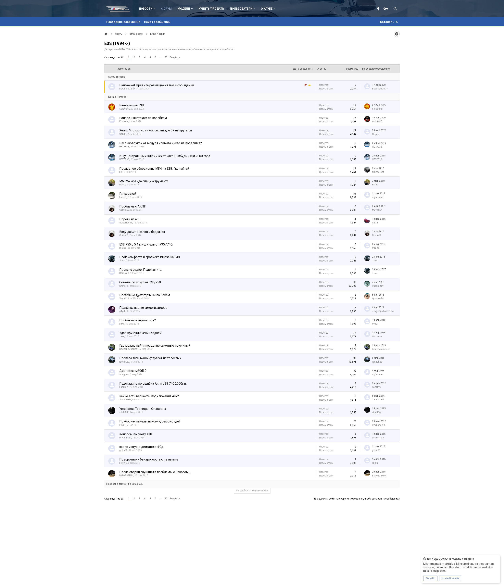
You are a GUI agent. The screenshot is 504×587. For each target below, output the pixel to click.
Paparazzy (378, 286)
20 (166, 57)
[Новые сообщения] (379, 8)
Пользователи (241, 8)
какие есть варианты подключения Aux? (149, 396)
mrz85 (122, 248)
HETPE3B (124, 146)
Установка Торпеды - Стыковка (142, 409)
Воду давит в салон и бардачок (142, 232)
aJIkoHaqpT (125, 222)
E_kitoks (123, 121)
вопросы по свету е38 (135, 434)
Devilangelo (378, 425)
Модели (184, 8)
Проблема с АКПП (132, 206)
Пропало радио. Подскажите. (140, 270)
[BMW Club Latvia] (120, 8)
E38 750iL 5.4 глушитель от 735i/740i (146, 244)
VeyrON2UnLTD (127, 298)
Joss (122, 260)
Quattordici (378, 298)
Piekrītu (430, 578)
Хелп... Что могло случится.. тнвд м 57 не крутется (155, 130)
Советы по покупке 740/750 (140, 282)
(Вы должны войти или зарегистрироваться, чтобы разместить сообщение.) (357, 498)
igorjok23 (124, 361)
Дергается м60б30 (132, 371)
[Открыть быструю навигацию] (397, 34)
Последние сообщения (123, 22)
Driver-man (125, 437)
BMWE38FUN (126, 475)
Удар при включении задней (140, 333)
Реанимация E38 (131, 105)
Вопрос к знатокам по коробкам (143, 118)
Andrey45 (377, 121)
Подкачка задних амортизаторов (143, 308)
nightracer (377, 197)
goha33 (123, 450)
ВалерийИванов (128, 349)
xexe (121, 323)
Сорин (122, 134)
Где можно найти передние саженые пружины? (154, 345)
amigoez (124, 374)
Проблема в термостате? (137, 320)
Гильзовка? (127, 193)
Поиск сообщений (157, 22)
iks (120, 172)
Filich (122, 462)
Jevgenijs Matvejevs (383, 311)
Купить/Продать (211, 8)
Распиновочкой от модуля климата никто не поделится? (160, 143)
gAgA (122, 311)
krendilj (123, 197)
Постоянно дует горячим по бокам (144, 295)
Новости (146, 8)
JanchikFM (125, 399)
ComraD (123, 209)
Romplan (124, 273)
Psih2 (122, 184)
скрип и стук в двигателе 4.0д (141, 447)
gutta (375, 222)
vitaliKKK (124, 412)
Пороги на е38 (129, 219)
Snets (122, 286)
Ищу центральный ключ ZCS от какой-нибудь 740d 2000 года (164, 156)
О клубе (266, 8)
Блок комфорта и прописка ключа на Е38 (149, 257)
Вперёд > (175, 57)
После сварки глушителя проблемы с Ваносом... (154, 472)
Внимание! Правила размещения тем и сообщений (156, 85)
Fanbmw (123, 387)
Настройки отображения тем (252, 490)
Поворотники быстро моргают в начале (148, 459)
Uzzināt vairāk (450, 578)
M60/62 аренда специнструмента (143, 181)
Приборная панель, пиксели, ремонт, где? (150, 421)
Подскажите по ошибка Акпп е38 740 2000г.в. (153, 383)
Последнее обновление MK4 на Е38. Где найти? (154, 168)
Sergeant (124, 108)
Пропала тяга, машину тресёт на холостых (150, 358)
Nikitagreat (378, 172)
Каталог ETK (389, 22)
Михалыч (377, 210)
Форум (166, 8)
